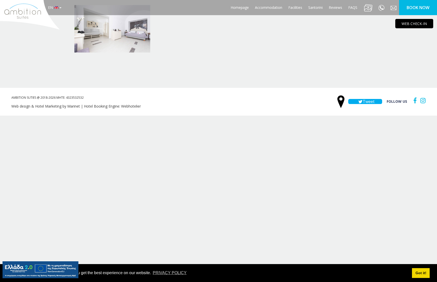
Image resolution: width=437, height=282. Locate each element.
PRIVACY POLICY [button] (170, 273)
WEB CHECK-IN (414, 23)
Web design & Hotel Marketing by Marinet (45, 106)
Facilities (295, 7)
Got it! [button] (421, 273)
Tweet (368, 101)
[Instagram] (422, 100)
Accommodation (268, 7)
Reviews (335, 7)
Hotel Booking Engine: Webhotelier (112, 106)
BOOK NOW (418, 7)
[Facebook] (414, 100)
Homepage (240, 7)
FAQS (352, 7)
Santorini (315, 7)
